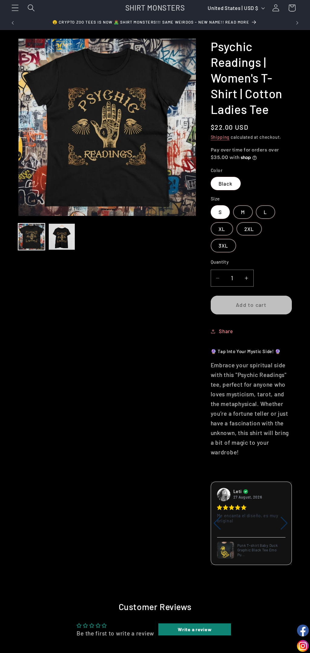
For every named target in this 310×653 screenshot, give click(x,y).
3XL (224, 245)
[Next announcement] (297, 23)
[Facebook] (303, 630)
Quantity (220, 262)
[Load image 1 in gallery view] (31, 236)
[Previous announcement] (12, 23)
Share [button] (226, 331)
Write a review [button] (195, 629)
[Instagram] (303, 646)
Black (226, 183)
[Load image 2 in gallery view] (61, 236)
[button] (15, 8)
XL (222, 229)
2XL (249, 229)
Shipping (220, 137)
